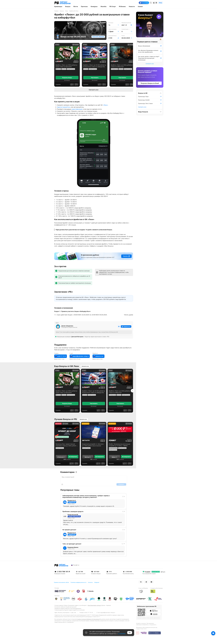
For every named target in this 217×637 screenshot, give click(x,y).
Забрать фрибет (108, 336)
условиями (121, 633)
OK (130, 632)
